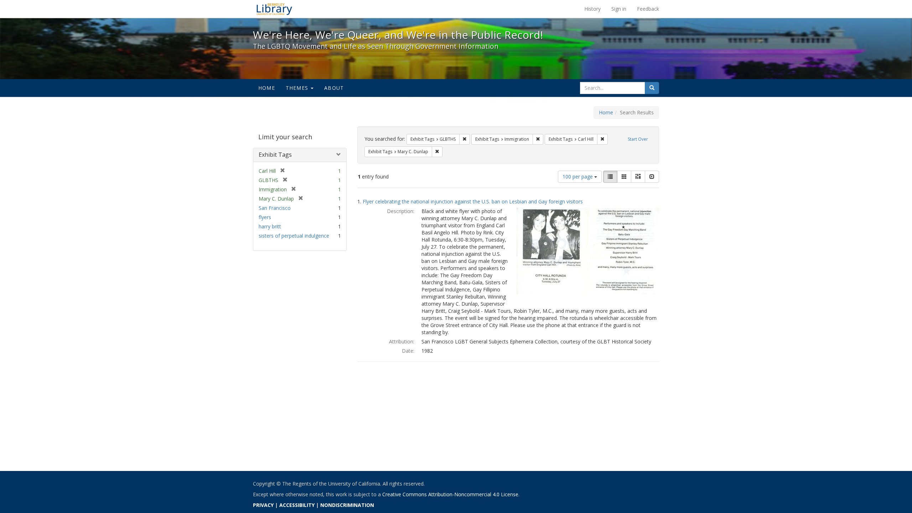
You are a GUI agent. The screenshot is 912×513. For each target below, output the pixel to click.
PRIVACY (263, 505)
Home (266, 87)
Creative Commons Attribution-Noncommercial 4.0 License (450, 494)
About (334, 87)
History (592, 8)
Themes (298, 87)
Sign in (618, 8)
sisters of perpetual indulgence (294, 235)
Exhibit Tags (275, 155)
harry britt (270, 226)
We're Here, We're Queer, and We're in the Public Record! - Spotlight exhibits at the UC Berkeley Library (274, 9)
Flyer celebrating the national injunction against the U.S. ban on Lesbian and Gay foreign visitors (473, 201)
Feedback (648, 8)
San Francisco (275, 207)
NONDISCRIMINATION (347, 505)
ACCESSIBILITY (297, 505)
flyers (265, 217)
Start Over (638, 139)
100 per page (578, 176)
